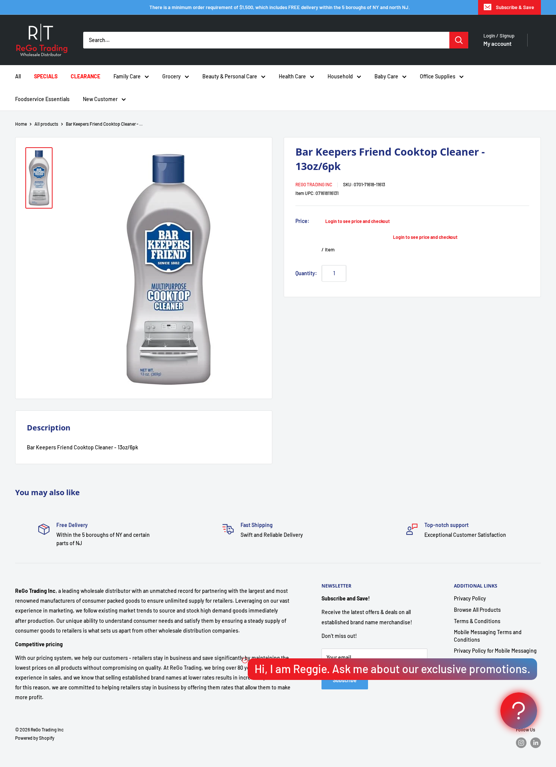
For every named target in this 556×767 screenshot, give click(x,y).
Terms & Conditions (477, 621)
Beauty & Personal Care (229, 76)
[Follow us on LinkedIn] (535, 742)
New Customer (100, 99)
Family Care (127, 76)
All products (46, 123)
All (18, 76)
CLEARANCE (85, 76)
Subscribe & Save (515, 7)
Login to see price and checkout (357, 221)
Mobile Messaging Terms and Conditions (488, 636)
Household (340, 76)
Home (21, 123)
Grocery (171, 76)
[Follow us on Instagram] (521, 742)
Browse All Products (477, 609)
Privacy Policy (470, 598)
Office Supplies (437, 76)
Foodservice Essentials (42, 99)
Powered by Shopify (34, 737)
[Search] (458, 40)
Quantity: (306, 273)
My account (497, 43)
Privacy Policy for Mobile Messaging (495, 650)
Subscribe (345, 680)
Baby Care (386, 76)
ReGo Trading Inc (313, 184)
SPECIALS (45, 76)
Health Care (292, 76)
